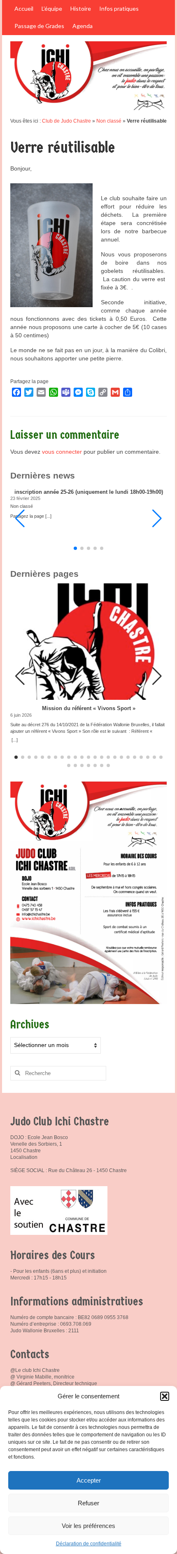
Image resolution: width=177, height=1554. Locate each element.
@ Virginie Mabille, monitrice (42, 1377)
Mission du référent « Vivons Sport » (88, 708)
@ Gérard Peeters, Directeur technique (53, 1383)
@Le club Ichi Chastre (35, 1370)
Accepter (89, 1480)
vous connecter (62, 451)
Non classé (108, 121)
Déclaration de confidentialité (88, 1544)
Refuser (88, 1503)
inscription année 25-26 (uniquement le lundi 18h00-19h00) (88, 492)
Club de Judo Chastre (66, 121)
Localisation (23, 1157)
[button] (165, 1396)
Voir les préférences (88, 1525)
